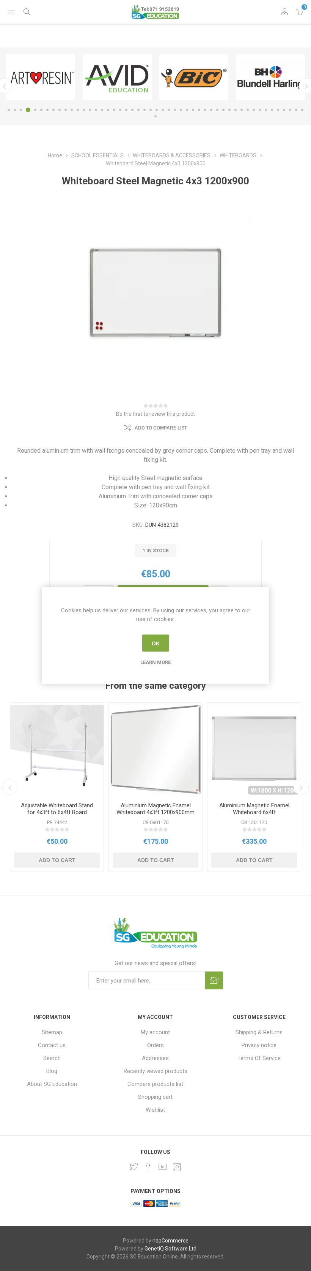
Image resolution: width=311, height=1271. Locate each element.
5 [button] (35, 110)
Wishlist (155, 1109)
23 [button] (144, 110)
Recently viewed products (155, 1071)
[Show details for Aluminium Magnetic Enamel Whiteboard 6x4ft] (254, 749)
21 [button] (132, 110)
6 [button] (41, 110)
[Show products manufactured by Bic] (193, 77)
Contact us (52, 1045)
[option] (40, 77)
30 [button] (187, 110)
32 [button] (199, 110)
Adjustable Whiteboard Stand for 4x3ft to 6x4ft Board (57, 809)
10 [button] (65, 110)
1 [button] (9, 110)
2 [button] (15, 110)
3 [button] (21, 110)
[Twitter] (134, 1167)
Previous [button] (9, 787)
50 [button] (155, 116)
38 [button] (235, 110)
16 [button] (102, 110)
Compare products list (155, 1084)
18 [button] (114, 110)
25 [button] (157, 110)
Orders (155, 1045)
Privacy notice (259, 1045)
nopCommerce (170, 1241)
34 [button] (211, 110)
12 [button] (78, 110)
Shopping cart (155, 1097)
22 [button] (138, 110)
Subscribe (214, 980)
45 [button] (278, 110)
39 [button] (241, 110)
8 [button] (53, 110)
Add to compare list (161, 428)
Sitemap (52, 1032)
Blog (51, 1071)
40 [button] (248, 110)
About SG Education (52, 1084)
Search (52, 1058)
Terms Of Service (259, 1058)
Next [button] (301, 787)
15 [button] (96, 110)
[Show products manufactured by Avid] (117, 77)
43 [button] (266, 110)
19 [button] (120, 110)
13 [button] (84, 110)
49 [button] (302, 110)
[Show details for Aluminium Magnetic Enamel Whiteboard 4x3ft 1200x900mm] (155, 749)
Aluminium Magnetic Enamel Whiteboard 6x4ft (254, 809)
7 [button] (47, 110)
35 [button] (217, 110)
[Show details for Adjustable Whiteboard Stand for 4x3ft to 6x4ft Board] (57, 749)
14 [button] (90, 110)
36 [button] (223, 110)
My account (155, 1032)
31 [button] (193, 110)
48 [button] (296, 110)
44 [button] (272, 110)
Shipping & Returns (259, 1032)
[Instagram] (177, 1167)
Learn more (155, 662)
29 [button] (181, 110)
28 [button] (175, 110)
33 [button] (205, 110)
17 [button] (108, 110)
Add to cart (57, 860)
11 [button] (72, 110)
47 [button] (290, 110)
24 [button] (150, 110)
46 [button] (284, 110)
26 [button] (163, 110)
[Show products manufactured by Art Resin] (40, 77)
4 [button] (28, 110)
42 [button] (260, 110)
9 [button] (59, 110)
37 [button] (229, 110)
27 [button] (169, 110)
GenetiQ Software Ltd (170, 1249)
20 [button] (126, 110)
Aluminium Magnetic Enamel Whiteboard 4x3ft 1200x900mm (155, 809)
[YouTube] (163, 1167)
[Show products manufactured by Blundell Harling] (270, 77)
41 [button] (254, 110)
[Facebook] (148, 1167)
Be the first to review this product (155, 414)
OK (156, 643)
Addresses (155, 1058)
